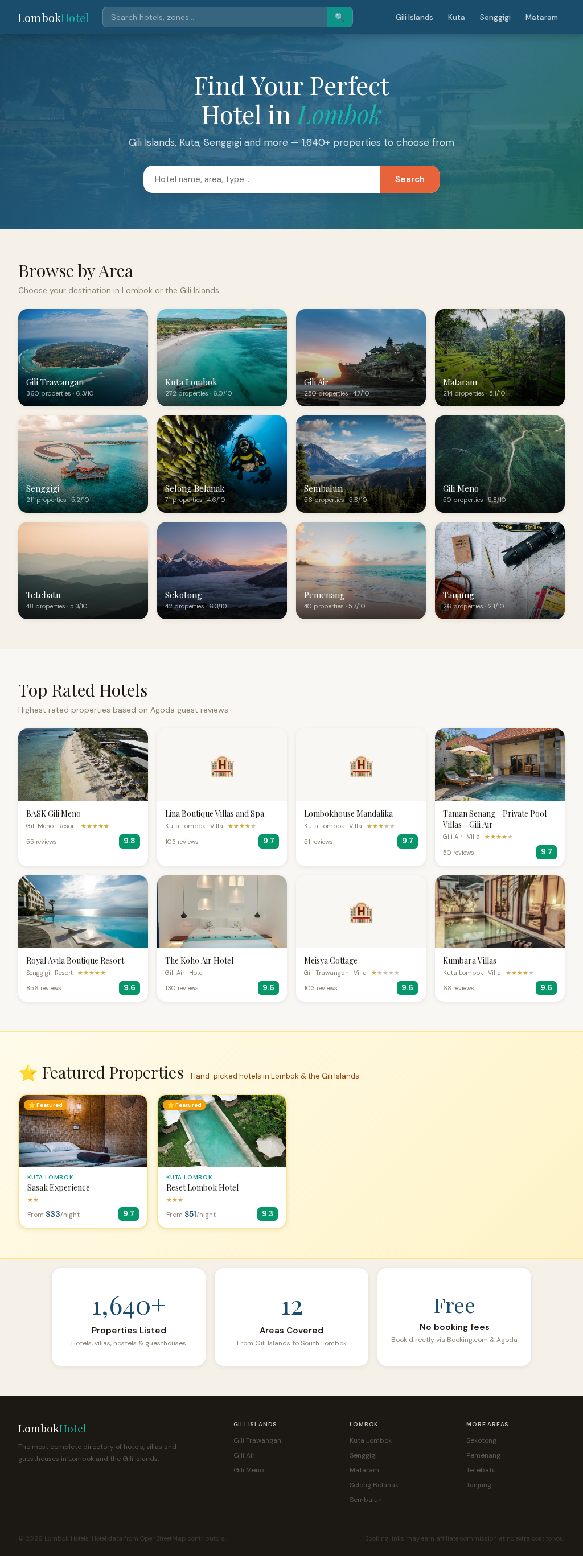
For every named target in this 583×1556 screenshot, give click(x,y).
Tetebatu (481, 1470)
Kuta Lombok (371, 1440)
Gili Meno (248, 1470)
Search (410, 179)
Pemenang (483, 1455)
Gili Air (244, 1455)
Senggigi (495, 17)
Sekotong (481, 1440)
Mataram (541, 17)
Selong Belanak (374, 1484)
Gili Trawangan (257, 1440)
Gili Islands (414, 17)
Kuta (456, 17)
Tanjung (478, 1484)
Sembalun (366, 1499)
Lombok (53, 17)
